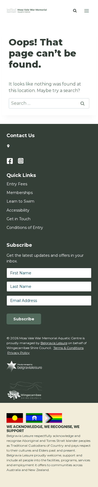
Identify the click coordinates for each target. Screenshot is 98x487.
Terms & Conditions (68, 348)
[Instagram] (23, 161)
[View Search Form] (75, 11)
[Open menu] (86, 10)
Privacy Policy (18, 353)
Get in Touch (18, 218)
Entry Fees (17, 184)
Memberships (20, 192)
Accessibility (18, 210)
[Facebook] (12, 161)
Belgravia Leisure (54, 343)
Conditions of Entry (25, 227)
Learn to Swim (20, 201)
